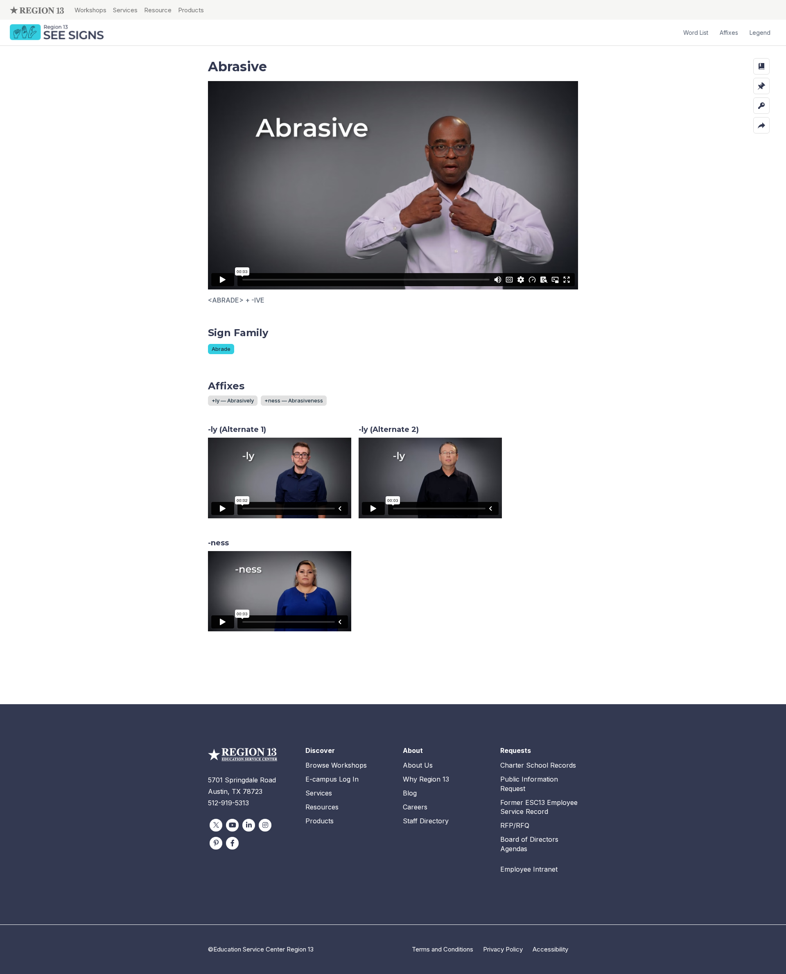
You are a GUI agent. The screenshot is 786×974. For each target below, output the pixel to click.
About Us (418, 765)
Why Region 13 (426, 779)
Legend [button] (760, 32)
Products (191, 10)
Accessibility (550, 949)
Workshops (90, 10)
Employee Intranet (529, 869)
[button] (761, 66)
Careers (415, 807)
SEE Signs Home (58, 33)
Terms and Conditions (442, 949)
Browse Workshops (336, 765)
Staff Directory (426, 821)
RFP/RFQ (514, 825)
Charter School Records (538, 765)
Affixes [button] (729, 32)
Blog (410, 793)
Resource (158, 10)
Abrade (221, 349)
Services (125, 10)
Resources (322, 807)
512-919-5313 (228, 803)
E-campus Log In (332, 779)
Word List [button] (695, 32)
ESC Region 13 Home (37, 10)
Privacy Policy (503, 949)
